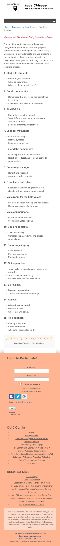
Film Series (31, 463)
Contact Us (37, 539)
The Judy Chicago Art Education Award (32, 439)
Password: (31, 376)
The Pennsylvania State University (27, 533)
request (48, 541)
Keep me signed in (32, 384)
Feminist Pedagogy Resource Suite (31, 451)
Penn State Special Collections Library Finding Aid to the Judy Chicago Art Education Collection (32, 455)
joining (51, 524)
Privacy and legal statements (30, 536)
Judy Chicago (32, 477)
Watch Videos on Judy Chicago (32, 460)
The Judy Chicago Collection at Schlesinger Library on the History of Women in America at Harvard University (31, 489)
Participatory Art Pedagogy (32, 445)
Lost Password (14, 415)
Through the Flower (32, 480)
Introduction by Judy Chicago (24, 27)
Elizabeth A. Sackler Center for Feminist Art (32, 483)
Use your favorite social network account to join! (32, 390)
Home (7, 27)
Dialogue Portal (31, 435)
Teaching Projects (31, 442)
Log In (12, 408)
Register (12, 412)
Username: (31, 367)
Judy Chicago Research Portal (31, 504)
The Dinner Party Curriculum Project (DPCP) (31, 448)
